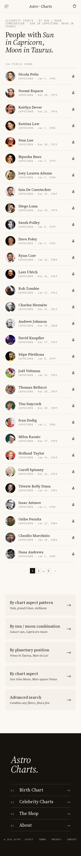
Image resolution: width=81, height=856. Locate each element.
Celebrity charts (19, 20)
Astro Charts (40, 6)
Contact (72, 839)
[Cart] (74, 6)
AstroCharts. (24, 764)
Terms (42, 839)
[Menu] (6, 6)
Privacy (56, 839)
